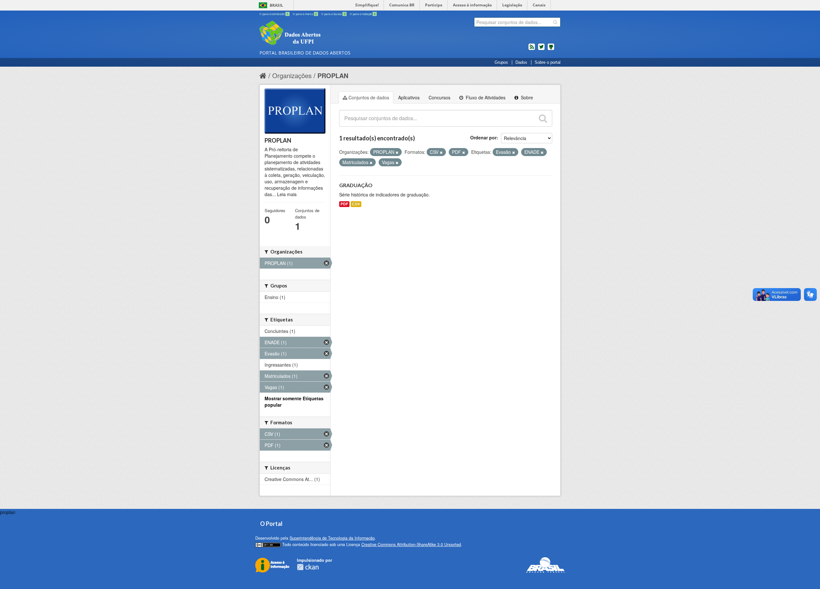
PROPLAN (332, 75)
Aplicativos (409, 97)
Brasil (276, 5)
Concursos (439, 97)
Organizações (292, 75)
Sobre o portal (548, 62)
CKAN (308, 567)
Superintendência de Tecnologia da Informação (332, 538)
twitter (541, 49)
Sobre (526, 97)
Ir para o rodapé (362, 14)
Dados (521, 62)
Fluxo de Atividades (484, 97)
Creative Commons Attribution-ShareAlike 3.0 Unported (411, 544)
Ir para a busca (333, 14)
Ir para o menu (305, 14)
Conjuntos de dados (368, 97)
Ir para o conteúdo (273, 14)
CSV (356, 204)
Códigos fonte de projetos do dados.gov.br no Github (551, 49)
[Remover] (397, 152)
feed (532, 49)
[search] (555, 22)
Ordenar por (483, 137)
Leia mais (287, 194)
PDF (344, 204)
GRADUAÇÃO (356, 185)
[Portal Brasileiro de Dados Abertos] (328, 33)
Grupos (501, 62)
